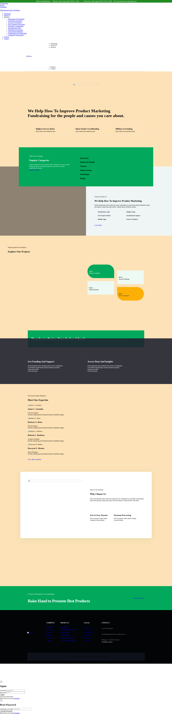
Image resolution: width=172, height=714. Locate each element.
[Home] (29, 56)
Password (3, 692)
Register (17, 698)
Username (3, 690)
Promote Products (138, 598)
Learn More (98, 225)
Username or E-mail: (6, 709)
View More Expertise (34, 459)
